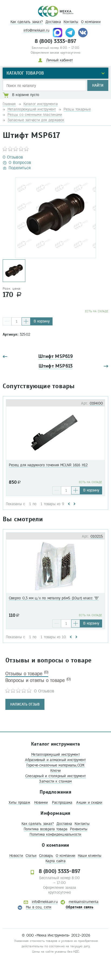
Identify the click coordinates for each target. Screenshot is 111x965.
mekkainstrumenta (84, 902)
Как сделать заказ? (27, 22)
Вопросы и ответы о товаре (38, 680)
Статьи (31, 856)
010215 (97, 536)
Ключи (55, 771)
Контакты (71, 22)
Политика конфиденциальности (55, 834)
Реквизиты (78, 829)
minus (7, 321)
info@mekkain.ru (36, 30)
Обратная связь (79, 907)
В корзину (42, 321)
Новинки (41, 803)
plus (26, 321)
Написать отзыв (25, 704)
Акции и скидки (89, 803)
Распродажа (62, 803)
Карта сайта (55, 861)
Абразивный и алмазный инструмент (55, 760)
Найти (97, 85)
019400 (96, 403)
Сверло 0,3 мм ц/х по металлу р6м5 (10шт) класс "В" (54, 598)
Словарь (46, 856)
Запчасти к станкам (55, 781)
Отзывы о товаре (26, 673)
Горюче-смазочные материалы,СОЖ (55, 765)
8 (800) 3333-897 (56, 41)
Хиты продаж (19, 803)
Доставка (53, 22)
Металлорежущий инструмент (55, 755)
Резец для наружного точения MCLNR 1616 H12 (48, 465)
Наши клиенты (90, 856)
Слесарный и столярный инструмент (55, 776)
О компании (90, 22)
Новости (16, 856)
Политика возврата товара (45, 829)
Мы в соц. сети (38, 907)
